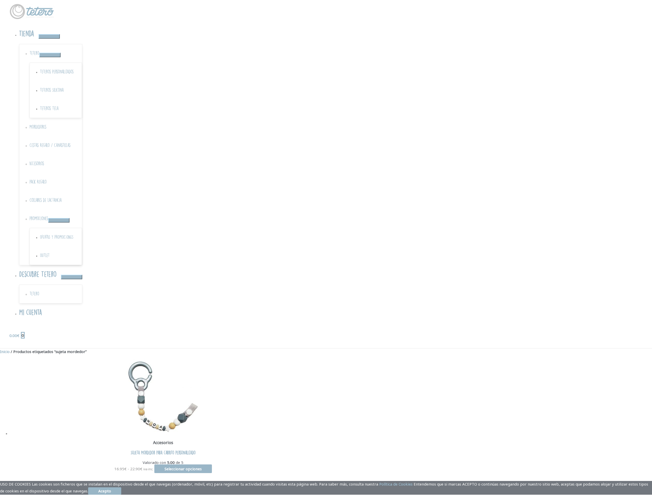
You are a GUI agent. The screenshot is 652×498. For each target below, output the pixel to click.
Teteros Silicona (52, 90)
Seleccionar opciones (183, 468)
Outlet (45, 255)
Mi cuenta (30, 312)
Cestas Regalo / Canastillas (50, 145)
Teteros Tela (49, 108)
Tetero (34, 53)
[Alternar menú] (49, 36)
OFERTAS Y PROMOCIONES (56, 237)
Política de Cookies (396, 484)
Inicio (5, 351)
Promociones (39, 218)
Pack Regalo (38, 182)
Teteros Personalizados (57, 72)
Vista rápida (163, 431)
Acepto (104, 490)
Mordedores (38, 127)
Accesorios (37, 163)
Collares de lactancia (46, 200)
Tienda (26, 34)
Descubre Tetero (38, 274)
